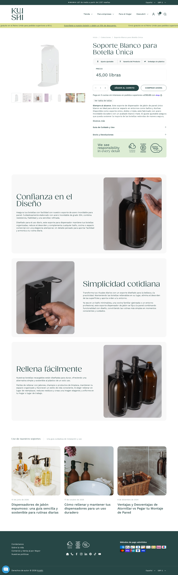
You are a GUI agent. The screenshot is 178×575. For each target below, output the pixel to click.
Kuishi (40, 570)
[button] (164, 14)
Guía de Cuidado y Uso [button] (104, 127)
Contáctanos (18, 544)
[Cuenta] (153, 14)
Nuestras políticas (20, 554)
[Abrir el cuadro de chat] (6, 569)
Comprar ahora (153, 88)
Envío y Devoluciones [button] (103, 135)
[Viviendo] (17, 14)
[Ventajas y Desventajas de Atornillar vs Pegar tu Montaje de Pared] (141, 470)
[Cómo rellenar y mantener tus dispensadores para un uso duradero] (88, 470)
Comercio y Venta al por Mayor (26, 551)
